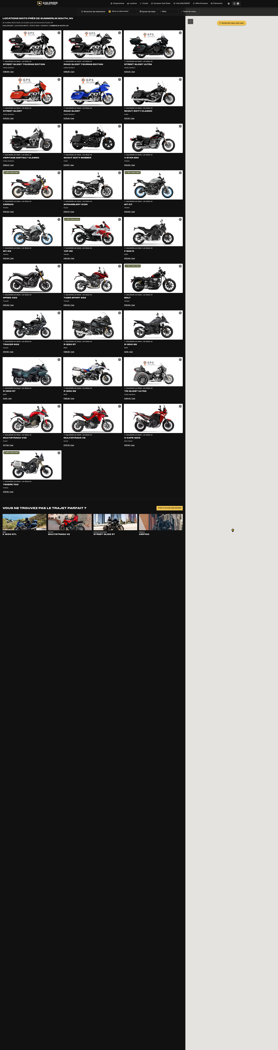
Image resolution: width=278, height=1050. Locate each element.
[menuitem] (117, 3)
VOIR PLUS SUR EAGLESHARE (169, 508)
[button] (32, 52)
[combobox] (93, 11)
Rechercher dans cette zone (233, 23)
